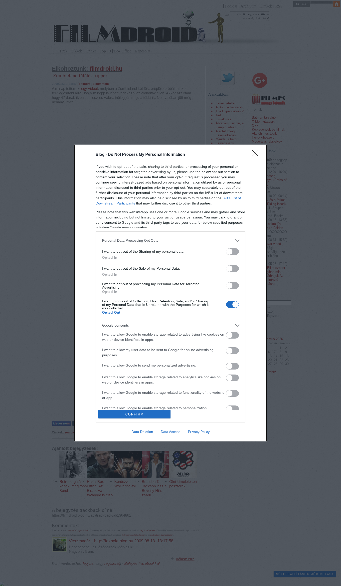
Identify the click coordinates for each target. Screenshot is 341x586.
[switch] (232, 251)
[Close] (257, 155)
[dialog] (170, 293)
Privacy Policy (199, 432)
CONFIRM (134, 414)
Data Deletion (142, 432)
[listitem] (170, 240)
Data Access (170, 432)
